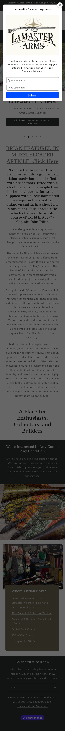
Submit (32, 95)
